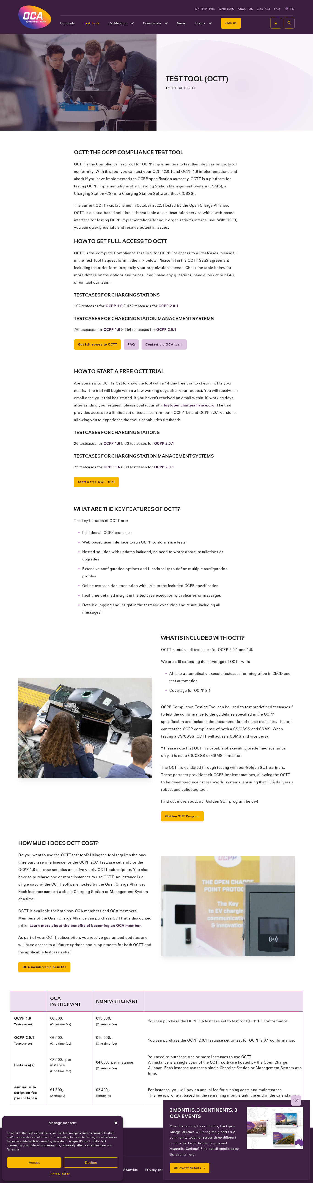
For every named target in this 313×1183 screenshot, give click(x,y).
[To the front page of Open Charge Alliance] (34, 17)
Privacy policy (60, 1173)
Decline (91, 1163)
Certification (118, 23)
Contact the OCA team (164, 344)
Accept (34, 1163)
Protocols (67, 23)
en (292, 9)
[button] (116, 1123)
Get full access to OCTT (97, 344)
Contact (264, 9)
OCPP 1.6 (114, 306)
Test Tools (91, 23)
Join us (231, 23)
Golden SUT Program (182, 816)
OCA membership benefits (44, 967)
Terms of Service (124, 1170)
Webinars (226, 9)
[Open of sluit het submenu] (132, 23)
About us (245, 9)
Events (200, 23)
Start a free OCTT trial (96, 482)
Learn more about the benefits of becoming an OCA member (85, 925)
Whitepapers (205, 9)
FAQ (277, 9)
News (181, 23)
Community (152, 23)
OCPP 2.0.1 (168, 306)
